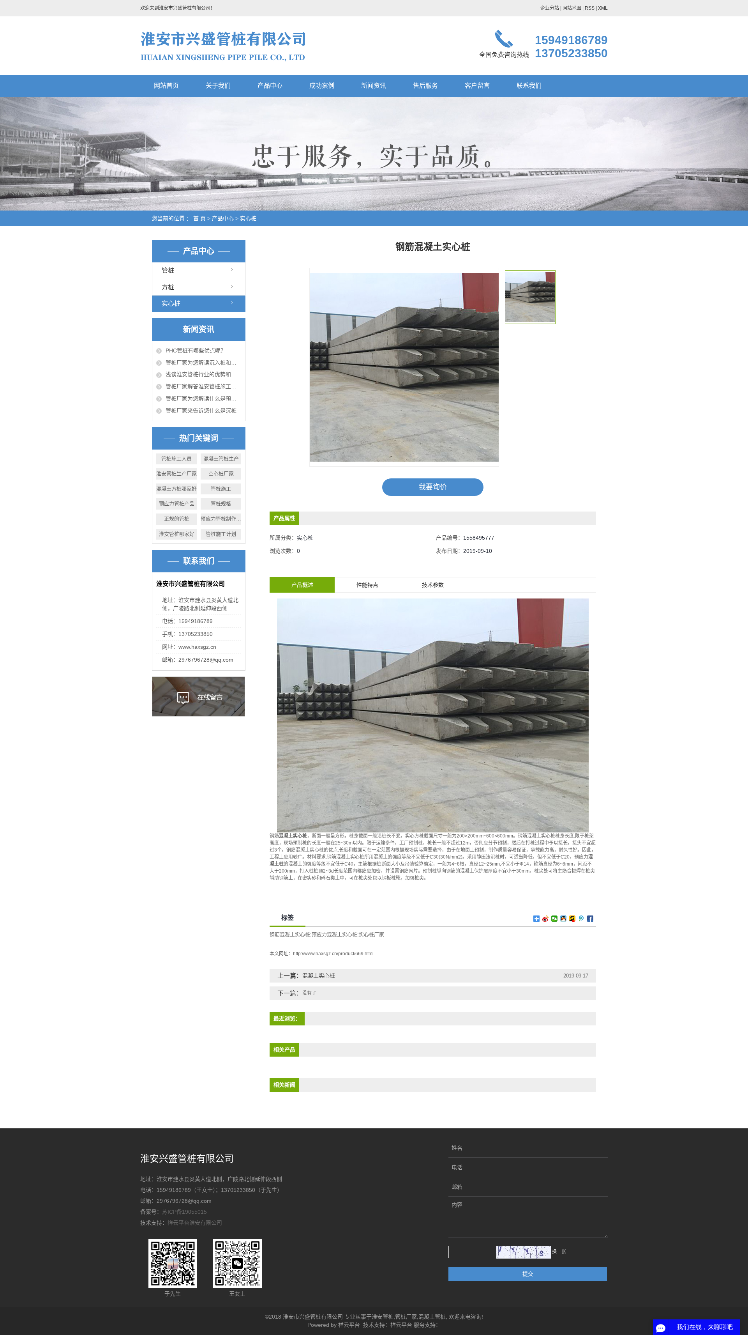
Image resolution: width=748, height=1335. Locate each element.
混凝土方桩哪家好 (176, 489)
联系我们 (529, 85)
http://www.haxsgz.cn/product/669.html (333, 953)
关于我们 (218, 85)
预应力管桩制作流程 (221, 519)
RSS (590, 8)
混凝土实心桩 (318, 975)
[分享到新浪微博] (545, 918)
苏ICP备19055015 (184, 1212)
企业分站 (549, 8)
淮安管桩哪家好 (176, 534)
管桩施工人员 (176, 459)
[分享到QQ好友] (563, 918)
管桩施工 (221, 489)
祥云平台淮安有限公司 (195, 1223)
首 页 (199, 218)
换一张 (559, 1251)
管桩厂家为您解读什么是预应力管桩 (203, 398)
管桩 (168, 270)
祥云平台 (349, 1325)
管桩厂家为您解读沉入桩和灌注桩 (203, 362)
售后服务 (425, 85)
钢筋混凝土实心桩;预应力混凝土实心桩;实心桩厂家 (327, 934)
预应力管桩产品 (176, 503)
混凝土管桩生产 (221, 459)
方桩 (168, 287)
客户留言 (477, 85)
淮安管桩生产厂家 (176, 473)
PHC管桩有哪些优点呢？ (196, 350)
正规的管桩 (176, 519)
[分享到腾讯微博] (581, 918)
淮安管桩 (382, 1317)
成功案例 (321, 85)
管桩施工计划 (221, 534)
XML (603, 8)
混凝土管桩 (432, 1317)
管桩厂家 (406, 1317)
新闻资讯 (373, 85)
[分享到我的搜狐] (572, 918)
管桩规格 (221, 503)
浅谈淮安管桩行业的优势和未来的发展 (203, 374)
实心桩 (248, 218)
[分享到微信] (554, 918)
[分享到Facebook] (590, 918)
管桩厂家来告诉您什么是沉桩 (201, 410)
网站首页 (166, 85)
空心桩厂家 (221, 473)
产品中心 (270, 85)
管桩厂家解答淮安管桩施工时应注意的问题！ (203, 386)
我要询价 (433, 487)
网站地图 (572, 8)
